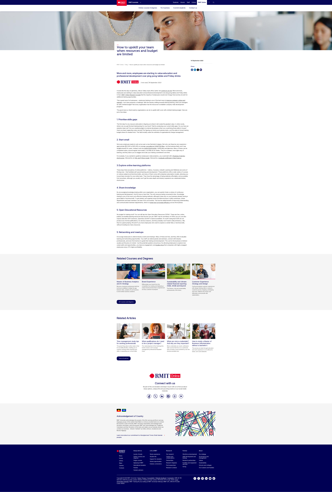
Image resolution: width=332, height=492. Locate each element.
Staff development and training (189, 457)
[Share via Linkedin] (195, 69)
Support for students (156, 459)
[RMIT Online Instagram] (168, 398)
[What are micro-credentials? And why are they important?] (178, 331)
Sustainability (202, 463)
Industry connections (156, 464)
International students (139, 465)
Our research (170, 454)
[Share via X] (198, 69)
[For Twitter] (198, 478)
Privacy (144, 478)
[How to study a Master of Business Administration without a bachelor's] (203, 331)
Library (121, 460)
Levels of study (137, 454)
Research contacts (171, 467)
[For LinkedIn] (206, 478)
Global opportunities (156, 461)
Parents (135, 467)
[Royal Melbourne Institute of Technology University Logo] (122, 3)
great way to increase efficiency (160, 202)
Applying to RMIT (138, 463)
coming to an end (166, 91)
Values (201, 460)
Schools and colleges (205, 465)
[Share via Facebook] (192, 69)
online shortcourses (150, 148)
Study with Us (137, 450)
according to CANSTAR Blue (155, 146)
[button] (213, 2)
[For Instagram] (202, 478)
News (120, 456)
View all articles (123, 358)
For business (165, 8)
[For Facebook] (194, 478)
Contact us (193, 8)
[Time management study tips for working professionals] (128, 331)
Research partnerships (189, 460)
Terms (139, 478)
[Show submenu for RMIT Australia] (140, 2)
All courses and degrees (126, 302)
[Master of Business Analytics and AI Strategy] (128, 271)
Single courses (137, 460)
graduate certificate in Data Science (170, 158)
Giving (184, 466)
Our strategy (202, 454)
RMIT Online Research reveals (131, 95)
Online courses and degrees (139, 457)
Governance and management (204, 457)
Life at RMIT (153, 450)
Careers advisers (138, 470)
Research (169, 450)
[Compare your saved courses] (210, 2)
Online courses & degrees (148, 8)
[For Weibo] (214, 478)
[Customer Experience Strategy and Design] (203, 271)
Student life (153, 456)
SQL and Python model (142, 158)
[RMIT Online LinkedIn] (162, 398)
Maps (120, 463)
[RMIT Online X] (155, 398)
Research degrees (171, 463)
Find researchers (171, 465)
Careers (121, 465)
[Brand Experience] (153, 271)
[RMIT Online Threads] (175, 398)
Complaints (170, 478)
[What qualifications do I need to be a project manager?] (153, 331)
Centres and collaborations (170, 457)
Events (121, 458)
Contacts (121, 468)
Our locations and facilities (206, 467)
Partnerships (169, 460)
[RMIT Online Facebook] (149, 398)
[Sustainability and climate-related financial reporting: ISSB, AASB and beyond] (178, 271)
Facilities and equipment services (189, 463)
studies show (160, 245)
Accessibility (151, 478)
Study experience (155, 454)
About (200, 450)
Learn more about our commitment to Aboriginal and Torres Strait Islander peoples (139, 436)
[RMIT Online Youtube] (181, 398)
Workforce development (190, 454)
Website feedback (161, 478)
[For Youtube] (210, 478)
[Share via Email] (200, 69)
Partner (185, 450)
